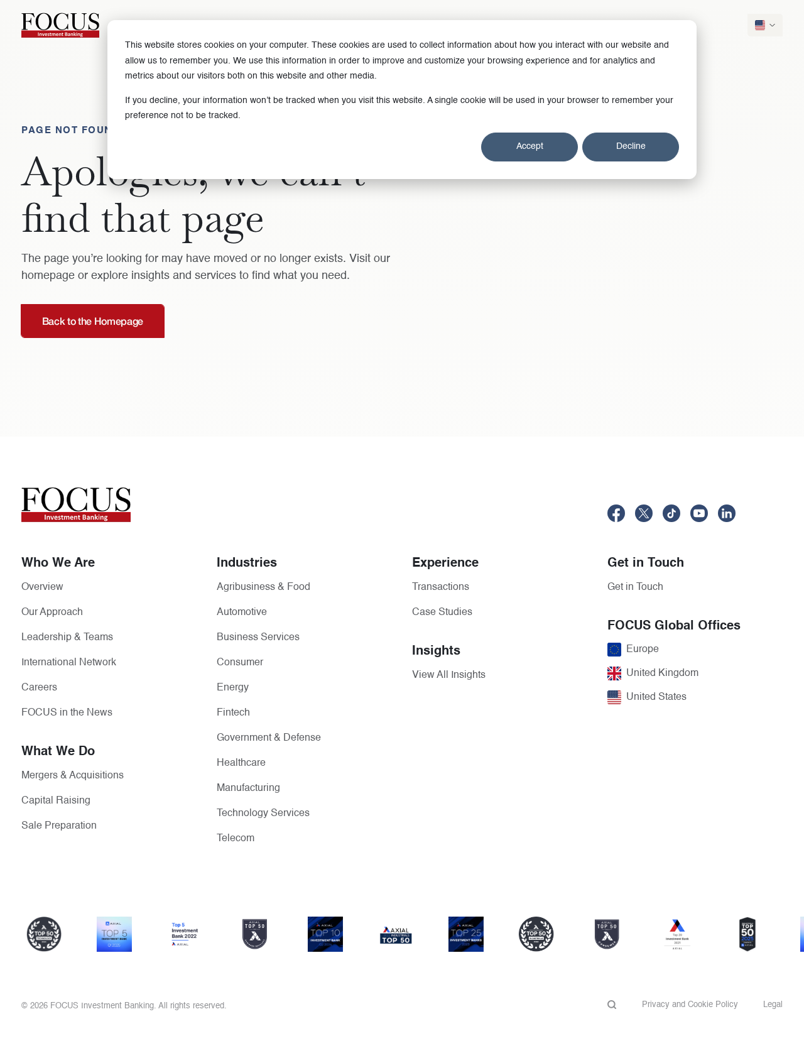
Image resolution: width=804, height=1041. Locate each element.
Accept (529, 146)
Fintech (233, 713)
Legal (773, 1005)
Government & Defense (269, 738)
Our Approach (52, 613)
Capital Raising (55, 801)
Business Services (258, 638)
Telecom (235, 839)
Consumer (240, 663)
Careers (39, 688)
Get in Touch (635, 587)
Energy (233, 688)
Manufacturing (248, 788)
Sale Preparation (59, 826)
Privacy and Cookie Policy (690, 1005)
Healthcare (241, 763)
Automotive (242, 613)
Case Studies (442, 613)
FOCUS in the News (66, 713)
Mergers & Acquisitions (72, 776)
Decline (631, 146)
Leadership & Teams (67, 638)
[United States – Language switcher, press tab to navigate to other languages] (765, 25)
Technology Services (263, 814)
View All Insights (449, 675)
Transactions (440, 587)
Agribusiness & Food (263, 587)
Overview (42, 587)
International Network (68, 663)
